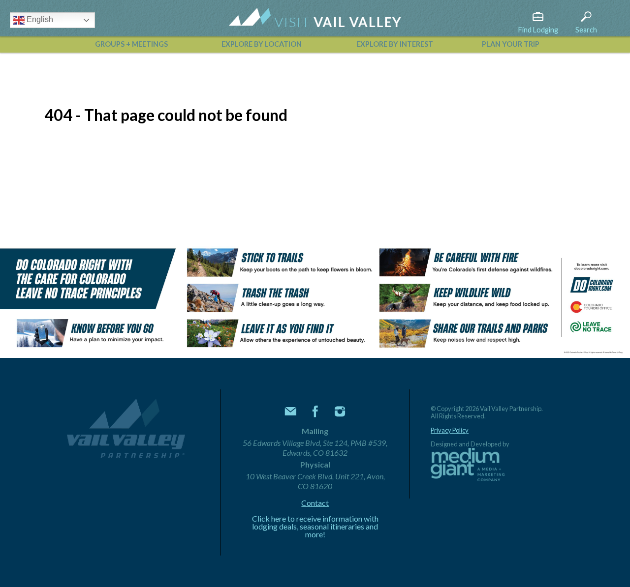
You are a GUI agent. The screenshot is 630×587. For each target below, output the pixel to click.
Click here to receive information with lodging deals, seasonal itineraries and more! (315, 526)
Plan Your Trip (510, 44)
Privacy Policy (450, 430)
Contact (315, 503)
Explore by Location (261, 44)
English (39, 19)
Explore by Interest (394, 44)
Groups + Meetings (131, 44)
